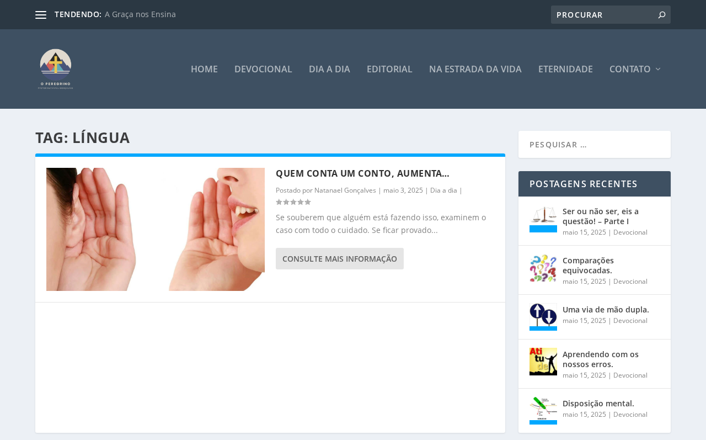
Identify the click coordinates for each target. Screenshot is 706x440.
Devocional (263, 70)
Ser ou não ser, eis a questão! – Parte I (601, 216)
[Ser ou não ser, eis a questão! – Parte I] (543, 218)
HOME (204, 70)
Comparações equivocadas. (588, 265)
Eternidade (565, 70)
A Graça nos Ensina (140, 14)
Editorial (390, 70)
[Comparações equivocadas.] (543, 268)
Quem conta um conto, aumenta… (363, 173)
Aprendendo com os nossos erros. (601, 359)
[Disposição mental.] (543, 411)
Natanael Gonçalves (345, 190)
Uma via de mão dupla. (606, 309)
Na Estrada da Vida (475, 70)
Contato (630, 70)
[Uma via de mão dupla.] (543, 317)
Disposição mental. (598, 403)
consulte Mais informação (339, 258)
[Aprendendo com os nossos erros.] (543, 361)
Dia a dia (329, 70)
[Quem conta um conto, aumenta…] (155, 229)
